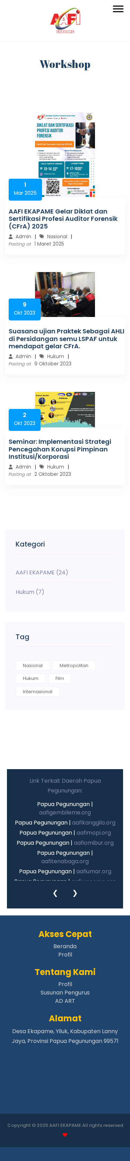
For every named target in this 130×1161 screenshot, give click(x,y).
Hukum (30, 678)
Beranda (65, 946)
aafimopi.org (94, 833)
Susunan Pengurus (65, 993)
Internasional (37, 691)
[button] (118, 7)
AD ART (65, 1001)
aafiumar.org (93, 871)
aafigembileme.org (65, 812)
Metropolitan (74, 665)
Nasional (33, 665)
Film (59, 678)
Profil (65, 955)
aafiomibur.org (94, 843)
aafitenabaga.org (65, 861)
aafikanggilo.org (93, 823)
